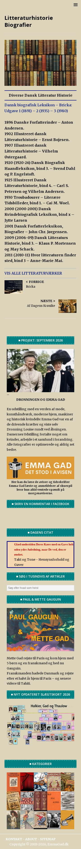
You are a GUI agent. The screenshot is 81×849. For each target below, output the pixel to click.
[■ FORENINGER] (54, 789)
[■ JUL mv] (40, 827)
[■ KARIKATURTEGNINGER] (27, 827)
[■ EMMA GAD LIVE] (67, 827)
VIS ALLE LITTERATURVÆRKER (33, 273)
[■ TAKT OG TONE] (13, 789)
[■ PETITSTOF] (67, 808)
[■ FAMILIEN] (54, 827)
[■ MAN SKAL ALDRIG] (54, 808)
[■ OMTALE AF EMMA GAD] (13, 827)
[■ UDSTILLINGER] (40, 789)
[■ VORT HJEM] (40, 808)
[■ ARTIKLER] (67, 789)
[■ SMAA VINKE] (27, 808)
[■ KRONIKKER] (13, 808)
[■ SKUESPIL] (27, 789)
